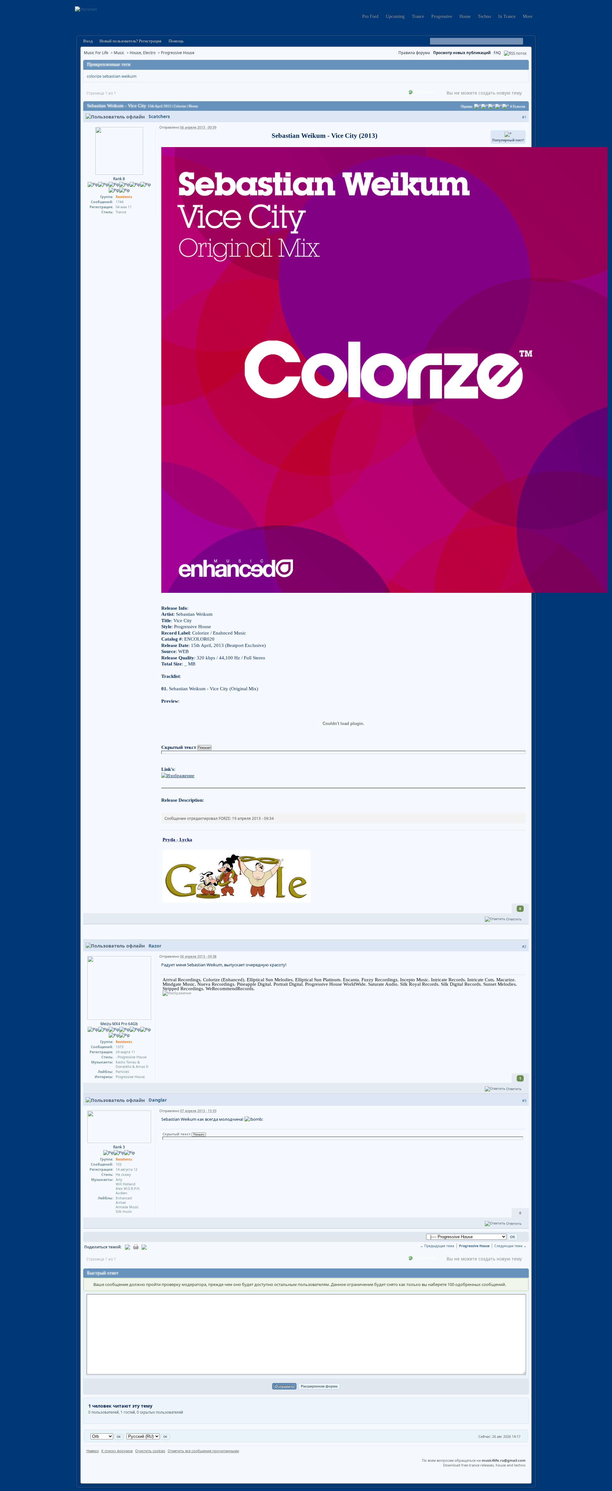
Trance (418, 16)
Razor (155, 946)
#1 (524, 117)
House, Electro (143, 52)
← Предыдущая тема (437, 1246)
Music (119, 52)
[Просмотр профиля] (119, 150)
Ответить (426, 92)
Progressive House (177, 52)
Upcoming (395, 16)
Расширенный (528, 41)
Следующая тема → (510, 1246)
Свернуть (523, 65)
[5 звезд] (505, 106)
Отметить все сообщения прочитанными (203, 1450)
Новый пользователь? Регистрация (130, 41)
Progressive (441, 16)
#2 (524, 946)
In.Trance (506, 16)
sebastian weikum (119, 76)
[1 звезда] (477, 106)
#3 (524, 1100)
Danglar (158, 1100)
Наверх (92, 1450)
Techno (484, 16)
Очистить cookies (150, 1450)
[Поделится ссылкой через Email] (127, 1246)
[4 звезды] (498, 106)
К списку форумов (117, 1450)
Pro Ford (370, 16)
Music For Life (96, 52)
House (464, 16)
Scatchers (159, 116)
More (527, 16)
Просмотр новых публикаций (462, 52)
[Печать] (135, 1246)
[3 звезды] (491, 106)
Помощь (176, 41)
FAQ (497, 52)
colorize (94, 76)
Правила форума (414, 52)
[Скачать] (144, 1246)
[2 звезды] (484, 106)
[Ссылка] (177, 775)
